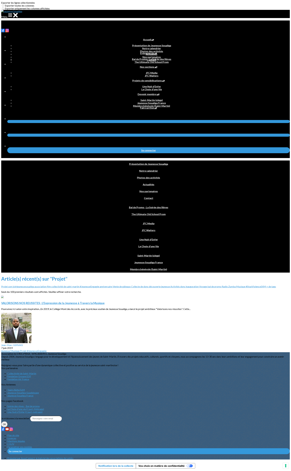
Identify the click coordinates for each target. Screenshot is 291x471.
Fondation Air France (18, 379)
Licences (11, 438)
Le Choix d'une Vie (151, 89)
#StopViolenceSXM (256, 286)
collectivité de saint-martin (65, 286)
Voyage (203, 286)
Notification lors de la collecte (115, 465)
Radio (225, 286)
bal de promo (214, 286)
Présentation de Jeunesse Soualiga (151, 45)
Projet (4, 286)
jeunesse (165, 286)
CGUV (10, 443)
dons (183, 286)
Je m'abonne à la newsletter (15, 418)
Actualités (148, 184)
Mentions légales (16, 441)
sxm (10, 286)
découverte (155, 286)
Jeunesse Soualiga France (151, 102)
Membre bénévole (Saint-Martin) (151, 105)
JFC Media (151, 72)
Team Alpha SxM (16, 389)
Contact (148, 198)
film (49, 286)
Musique (241, 286)
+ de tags (271, 286)
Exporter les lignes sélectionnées (18, 2)
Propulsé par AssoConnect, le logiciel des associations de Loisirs (40, 458)
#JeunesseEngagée (90, 286)
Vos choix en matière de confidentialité (161, 465)
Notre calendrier (151, 48)
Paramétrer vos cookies (19, 446)
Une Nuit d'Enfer (151, 86)
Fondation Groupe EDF (19, 376)
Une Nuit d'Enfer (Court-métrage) (24, 411)
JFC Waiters (151, 75)
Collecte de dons (140, 286)
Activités (175, 286)
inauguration (192, 286)
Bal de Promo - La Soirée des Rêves (151, 59)
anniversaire (106, 286)
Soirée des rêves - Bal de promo (23, 406)
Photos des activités (151, 51)
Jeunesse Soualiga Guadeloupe (23, 392)
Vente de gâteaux (122, 286)
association (41, 286)
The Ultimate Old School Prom (151, 62)
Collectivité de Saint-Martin (21, 373)
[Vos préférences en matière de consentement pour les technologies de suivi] (286, 466)
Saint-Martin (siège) (151, 100)
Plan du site (13, 435)
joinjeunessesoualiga (24, 286)
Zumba (232, 286)
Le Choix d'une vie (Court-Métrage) (25, 409)
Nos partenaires (151, 57)
